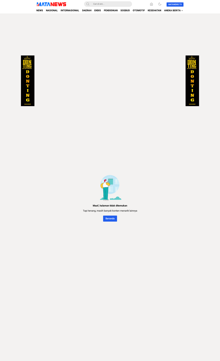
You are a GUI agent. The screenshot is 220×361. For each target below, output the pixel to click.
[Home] (151, 4)
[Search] (87, 4)
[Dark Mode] (160, 4)
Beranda (110, 218)
